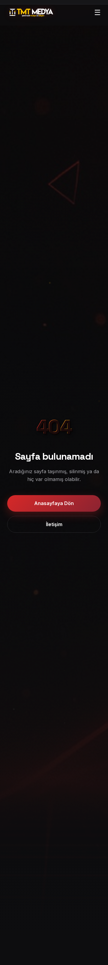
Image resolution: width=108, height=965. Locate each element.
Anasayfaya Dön (54, 503)
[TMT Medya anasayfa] (31, 12)
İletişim (54, 524)
